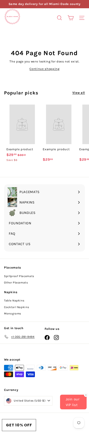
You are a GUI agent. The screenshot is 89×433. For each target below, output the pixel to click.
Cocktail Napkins (16, 307)
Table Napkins (14, 300)
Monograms (12, 313)
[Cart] (70, 18)
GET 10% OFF (19, 425)
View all (78, 92)
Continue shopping (44, 69)
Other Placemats (16, 282)
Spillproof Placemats (19, 276)
